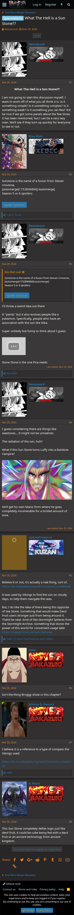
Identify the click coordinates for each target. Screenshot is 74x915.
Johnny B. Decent (41, 704)
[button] (4, 5)
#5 (70, 575)
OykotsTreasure (40, 537)
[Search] (68, 4)
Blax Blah (36, 136)
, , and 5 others (30, 639)
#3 (70, 264)
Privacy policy (48, 889)
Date (32, 650)
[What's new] (61, 4)
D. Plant (34, 783)
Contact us (9, 889)
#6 (70, 688)
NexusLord (10, 29)
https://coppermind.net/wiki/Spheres (27, 632)
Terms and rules (27, 889)
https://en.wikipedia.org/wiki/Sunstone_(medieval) (36, 586)
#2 (70, 174)
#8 (70, 821)
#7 (70, 742)
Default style (13, 884)
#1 (70, 82)
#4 (70, 422)
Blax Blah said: (13, 272)
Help (61, 889)
